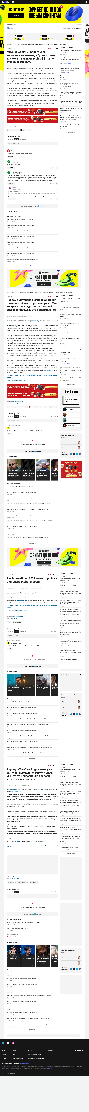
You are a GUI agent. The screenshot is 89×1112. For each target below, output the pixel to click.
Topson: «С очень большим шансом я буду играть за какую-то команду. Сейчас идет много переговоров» (70, 365)
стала (51, 617)
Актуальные (23, 154)
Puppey (13, 335)
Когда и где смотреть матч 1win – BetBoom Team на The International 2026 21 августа (27, 552)
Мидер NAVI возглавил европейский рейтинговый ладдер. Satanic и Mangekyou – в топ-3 (71, 329)
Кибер (8, 44)
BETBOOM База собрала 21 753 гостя (69, 322)
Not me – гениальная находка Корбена (17, 395)
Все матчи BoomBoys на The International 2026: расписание (21, 530)
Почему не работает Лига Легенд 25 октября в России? (20, 257)
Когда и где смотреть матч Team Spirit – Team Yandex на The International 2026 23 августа (29, 524)
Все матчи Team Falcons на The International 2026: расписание (22, 541)
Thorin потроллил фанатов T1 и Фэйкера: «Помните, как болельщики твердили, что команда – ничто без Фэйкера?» (70, 117)
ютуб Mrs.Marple (15, 417)
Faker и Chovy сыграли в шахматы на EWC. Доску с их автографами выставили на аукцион (70, 59)
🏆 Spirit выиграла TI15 (12, 940)
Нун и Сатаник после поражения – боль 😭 (17, 935)
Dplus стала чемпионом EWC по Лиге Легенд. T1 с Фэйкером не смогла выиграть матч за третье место (70, 84)
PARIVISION (18, 1065)
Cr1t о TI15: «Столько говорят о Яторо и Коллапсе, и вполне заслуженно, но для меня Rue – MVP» (70, 314)
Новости (18, 44)
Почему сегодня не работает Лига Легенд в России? (20, 234)
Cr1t (34, 1075)
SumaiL (38, 1075)
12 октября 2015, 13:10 (16, 177)
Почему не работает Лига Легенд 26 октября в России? (20, 251)
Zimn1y (14, 202)
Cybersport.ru (14, 633)
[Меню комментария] (57, 176)
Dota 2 (11, 307)
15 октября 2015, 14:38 (17, 204)
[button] (57, 176)
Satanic (40, 336)
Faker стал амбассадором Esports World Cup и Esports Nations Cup (71, 109)
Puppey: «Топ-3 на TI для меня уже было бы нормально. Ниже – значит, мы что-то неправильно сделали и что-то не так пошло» (70, 355)
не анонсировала (21, 615)
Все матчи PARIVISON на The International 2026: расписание (21, 501)
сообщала (16, 1074)
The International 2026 (15, 806)
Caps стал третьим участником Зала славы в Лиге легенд (71, 51)
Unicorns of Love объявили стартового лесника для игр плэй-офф (23, 274)
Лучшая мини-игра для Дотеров (19, 165)
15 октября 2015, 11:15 (16, 188)
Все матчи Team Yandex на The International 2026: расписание (22, 513)
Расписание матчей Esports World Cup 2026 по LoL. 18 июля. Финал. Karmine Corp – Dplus (71, 93)
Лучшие (16, 154)
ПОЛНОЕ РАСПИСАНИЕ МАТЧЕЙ (44, 42)
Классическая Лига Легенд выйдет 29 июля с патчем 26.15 (71, 125)
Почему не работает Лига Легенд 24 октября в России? (20, 262)
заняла (18, 856)
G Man (13, 176)
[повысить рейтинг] (51, 182)
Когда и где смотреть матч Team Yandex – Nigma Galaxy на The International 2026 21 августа (29, 547)
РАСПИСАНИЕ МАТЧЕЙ (11, 24)
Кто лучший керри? (68, 450)
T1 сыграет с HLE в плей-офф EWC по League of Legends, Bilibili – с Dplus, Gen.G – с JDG (71, 102)
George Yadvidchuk (17, 140)
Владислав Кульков (17, 187)
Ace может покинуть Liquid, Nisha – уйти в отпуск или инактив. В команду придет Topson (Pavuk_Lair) (70, 338)
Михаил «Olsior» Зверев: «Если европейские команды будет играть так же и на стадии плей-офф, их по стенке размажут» (43, 44)
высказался (47, 385)
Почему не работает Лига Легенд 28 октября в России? (20, 240)
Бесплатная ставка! (16, 442)
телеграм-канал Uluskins (16, 1095)
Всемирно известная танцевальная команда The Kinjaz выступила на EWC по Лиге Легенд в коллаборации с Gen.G (71, 68)
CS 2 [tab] (8, 28)
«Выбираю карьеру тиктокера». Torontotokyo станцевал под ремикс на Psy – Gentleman (70, 374)
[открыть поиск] (75, 2)
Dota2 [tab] (12, 28)
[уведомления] (79, 2)
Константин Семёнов (18, 416)
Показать (55, 208)
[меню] (13, 2)
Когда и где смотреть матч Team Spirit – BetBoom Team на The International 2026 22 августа (29, 535)
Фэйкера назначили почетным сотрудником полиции (71, 76)
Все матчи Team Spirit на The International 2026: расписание (21, 507)
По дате (9, 154)
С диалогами (53, 153)
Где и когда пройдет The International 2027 (70, 392)
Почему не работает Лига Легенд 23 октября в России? (20, 268)
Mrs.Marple (33, 335)
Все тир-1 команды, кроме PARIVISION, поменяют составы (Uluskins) (23, 928)
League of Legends (13, 44)
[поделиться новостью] (57, 48)
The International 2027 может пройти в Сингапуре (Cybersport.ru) (69, 346)
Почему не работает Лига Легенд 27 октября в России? (20, 245)
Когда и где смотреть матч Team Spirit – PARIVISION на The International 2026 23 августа (28, 518)
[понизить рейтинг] (57, 182)
